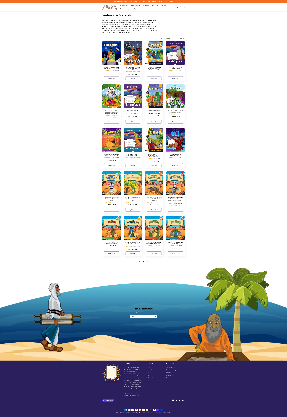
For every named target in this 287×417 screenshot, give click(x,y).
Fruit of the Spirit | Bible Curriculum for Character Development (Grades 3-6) (111, 112)
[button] (124, 5)
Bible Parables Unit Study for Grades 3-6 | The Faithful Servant (111, 199)
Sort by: (162, 38)
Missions (150, 372)
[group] (111, 70)
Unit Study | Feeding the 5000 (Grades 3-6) (133, 111)
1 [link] (139, 262)
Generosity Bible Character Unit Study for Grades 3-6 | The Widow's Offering (154, 112)
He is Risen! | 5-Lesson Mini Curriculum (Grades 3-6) (111, 155)
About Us (150, 370)
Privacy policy (142, 412)
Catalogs (168, 377)
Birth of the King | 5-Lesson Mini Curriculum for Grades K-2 (133, 68)
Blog (149, 375)
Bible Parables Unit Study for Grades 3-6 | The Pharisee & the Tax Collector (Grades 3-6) (175, 199)
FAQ (149, 367)
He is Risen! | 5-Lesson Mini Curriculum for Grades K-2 (175, 111)
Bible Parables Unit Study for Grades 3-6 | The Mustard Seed (132, 199)
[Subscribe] (155, 316)
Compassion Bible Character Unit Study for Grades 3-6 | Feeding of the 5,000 (154, 68)
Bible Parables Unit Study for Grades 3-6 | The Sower (111, 243)
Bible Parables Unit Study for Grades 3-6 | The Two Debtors (154, 243)
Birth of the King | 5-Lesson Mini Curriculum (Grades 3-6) (111, 68)
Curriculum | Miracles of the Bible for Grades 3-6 (175, 155)
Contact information (167, 412)
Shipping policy (158, 412)
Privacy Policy (169, 372)
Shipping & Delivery (171, 367)
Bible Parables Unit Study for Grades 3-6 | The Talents (175, 243)
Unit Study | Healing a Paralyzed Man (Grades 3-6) (133, 155)
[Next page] (147, 261)
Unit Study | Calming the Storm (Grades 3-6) (175, 68)
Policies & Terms (170, 375)
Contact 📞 (151, 377)
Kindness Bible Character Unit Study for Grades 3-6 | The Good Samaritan (154, 155)
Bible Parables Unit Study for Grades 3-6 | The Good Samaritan (154, 199)
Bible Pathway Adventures (125, 412)
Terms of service (150, 412)
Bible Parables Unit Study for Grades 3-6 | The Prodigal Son (132, 243)
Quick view (111, 78)
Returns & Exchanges (171, 370)
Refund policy (135, 412)
